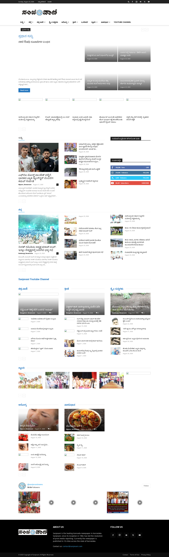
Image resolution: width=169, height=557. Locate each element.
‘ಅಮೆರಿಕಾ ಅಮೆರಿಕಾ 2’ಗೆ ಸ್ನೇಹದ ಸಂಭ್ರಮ (43, 319)
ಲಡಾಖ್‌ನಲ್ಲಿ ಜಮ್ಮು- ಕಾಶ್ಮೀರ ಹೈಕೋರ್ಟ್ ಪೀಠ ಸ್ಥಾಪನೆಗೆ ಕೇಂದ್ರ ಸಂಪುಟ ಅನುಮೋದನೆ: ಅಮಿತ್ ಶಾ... (91, 146)
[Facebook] (132, 1)
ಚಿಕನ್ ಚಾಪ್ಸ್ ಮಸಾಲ (83, 435)
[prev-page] (20, 129)
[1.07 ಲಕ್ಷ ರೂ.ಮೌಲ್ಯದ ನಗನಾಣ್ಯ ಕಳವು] (115, 331)
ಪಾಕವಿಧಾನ (104, 22)
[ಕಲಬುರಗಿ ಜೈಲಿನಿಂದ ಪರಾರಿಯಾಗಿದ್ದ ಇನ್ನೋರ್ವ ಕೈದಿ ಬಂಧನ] (115, 321)
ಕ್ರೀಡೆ (74, 22)
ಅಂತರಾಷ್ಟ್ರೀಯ (74, 138)
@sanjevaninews (35, 484)
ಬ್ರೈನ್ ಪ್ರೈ (80, 445)
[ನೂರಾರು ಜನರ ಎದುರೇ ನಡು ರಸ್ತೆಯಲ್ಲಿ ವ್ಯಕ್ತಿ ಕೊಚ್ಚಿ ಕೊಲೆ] (84, 106)
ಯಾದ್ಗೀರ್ (130, 210)
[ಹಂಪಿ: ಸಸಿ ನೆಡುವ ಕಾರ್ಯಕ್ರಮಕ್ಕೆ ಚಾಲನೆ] (116, 231)
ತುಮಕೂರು (101, 210)
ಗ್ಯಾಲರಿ (93, 22)
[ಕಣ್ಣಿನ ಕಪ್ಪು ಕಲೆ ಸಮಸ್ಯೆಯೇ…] (23, 447)
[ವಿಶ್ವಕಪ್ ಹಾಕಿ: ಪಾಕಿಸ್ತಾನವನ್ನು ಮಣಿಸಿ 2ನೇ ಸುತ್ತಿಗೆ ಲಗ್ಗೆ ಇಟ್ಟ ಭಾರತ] (84, 304)
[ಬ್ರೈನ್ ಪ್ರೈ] (69, 447)
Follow (146, 173)
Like (147, 167)
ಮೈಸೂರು (93, 210)
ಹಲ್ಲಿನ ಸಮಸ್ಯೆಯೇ (27, 425)
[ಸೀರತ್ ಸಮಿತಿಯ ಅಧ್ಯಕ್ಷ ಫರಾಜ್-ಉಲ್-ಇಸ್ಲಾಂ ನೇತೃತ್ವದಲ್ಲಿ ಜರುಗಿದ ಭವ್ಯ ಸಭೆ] (38, 229)
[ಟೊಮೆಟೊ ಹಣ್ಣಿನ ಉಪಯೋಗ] (23, 437)
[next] (146, 29)
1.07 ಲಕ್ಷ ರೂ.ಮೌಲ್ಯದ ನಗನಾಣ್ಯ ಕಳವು (134, 329)
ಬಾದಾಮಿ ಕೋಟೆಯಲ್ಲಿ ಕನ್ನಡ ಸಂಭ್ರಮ (42, 329)
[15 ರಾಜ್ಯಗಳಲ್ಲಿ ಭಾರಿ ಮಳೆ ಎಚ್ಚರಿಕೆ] (70, 172)
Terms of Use (134, 555)
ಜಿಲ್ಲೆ (30, 22)
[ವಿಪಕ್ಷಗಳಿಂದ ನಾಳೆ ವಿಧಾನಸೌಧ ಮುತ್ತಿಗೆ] (101, 48)
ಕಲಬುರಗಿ (66, 210)
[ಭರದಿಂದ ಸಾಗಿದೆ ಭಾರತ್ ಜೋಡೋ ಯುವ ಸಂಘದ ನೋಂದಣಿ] (70, 243)
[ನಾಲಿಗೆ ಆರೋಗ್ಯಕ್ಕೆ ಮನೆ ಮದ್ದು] (23, 467)
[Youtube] (149, 1)
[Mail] (140, 1)
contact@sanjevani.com (72, 546)
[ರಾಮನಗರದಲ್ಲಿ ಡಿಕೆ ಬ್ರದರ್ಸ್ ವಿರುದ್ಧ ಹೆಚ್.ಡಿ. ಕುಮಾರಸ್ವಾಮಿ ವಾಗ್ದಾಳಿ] (134, 76)
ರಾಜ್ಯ (92, 138)
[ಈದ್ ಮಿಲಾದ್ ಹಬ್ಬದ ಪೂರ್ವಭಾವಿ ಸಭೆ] (70, 255)
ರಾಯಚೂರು (83, 210)
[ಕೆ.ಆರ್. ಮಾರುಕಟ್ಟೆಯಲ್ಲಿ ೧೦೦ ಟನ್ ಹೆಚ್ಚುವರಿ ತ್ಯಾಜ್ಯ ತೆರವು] (57, 106)
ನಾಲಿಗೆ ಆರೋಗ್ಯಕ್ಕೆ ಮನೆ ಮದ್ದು (39, 464)
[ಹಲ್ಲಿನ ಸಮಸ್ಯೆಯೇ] (38, 420)
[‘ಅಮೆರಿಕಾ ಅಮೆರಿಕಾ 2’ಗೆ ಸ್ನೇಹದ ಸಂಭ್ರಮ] (23, 321)
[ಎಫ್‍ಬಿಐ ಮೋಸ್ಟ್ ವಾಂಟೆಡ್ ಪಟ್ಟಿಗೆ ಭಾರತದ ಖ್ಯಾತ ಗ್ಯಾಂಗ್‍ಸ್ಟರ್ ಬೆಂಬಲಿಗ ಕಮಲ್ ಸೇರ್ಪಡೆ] (38, 157)
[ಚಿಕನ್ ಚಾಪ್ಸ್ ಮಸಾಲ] (69, 437)
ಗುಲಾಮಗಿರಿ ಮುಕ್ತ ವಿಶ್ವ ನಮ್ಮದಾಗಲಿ (136, 252)
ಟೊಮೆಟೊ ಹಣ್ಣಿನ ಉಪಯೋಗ (40, 435)
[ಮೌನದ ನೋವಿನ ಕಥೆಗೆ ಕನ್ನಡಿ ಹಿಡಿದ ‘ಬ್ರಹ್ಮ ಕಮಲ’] (23, 341)
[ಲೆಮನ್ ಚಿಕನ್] (69, 457)
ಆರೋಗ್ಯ (64, 22)
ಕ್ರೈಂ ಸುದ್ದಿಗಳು (53, 22)
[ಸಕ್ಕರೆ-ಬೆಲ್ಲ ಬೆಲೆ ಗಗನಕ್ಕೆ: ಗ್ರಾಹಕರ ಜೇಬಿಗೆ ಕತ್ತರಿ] (138, 106)
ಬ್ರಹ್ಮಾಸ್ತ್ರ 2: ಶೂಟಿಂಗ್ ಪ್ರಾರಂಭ (88, 181)
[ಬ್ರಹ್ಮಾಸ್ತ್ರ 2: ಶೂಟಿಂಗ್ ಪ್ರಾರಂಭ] (70, 184)
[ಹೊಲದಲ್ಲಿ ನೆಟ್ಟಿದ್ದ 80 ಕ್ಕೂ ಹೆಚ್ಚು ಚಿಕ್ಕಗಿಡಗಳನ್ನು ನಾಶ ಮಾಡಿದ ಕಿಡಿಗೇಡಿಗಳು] (130, 304)
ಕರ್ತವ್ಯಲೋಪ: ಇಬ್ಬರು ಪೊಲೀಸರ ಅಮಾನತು (136, 339)
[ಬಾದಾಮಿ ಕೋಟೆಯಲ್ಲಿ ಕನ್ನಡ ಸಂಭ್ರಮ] (23, 331)
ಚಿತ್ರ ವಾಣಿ (40, 22)
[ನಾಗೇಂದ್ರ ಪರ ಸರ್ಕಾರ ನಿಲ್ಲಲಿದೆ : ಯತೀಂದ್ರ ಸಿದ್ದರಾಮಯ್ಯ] (30, 106)
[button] (129, 2)
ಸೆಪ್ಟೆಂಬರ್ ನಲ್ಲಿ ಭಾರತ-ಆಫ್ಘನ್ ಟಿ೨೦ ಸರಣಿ (89, 331)
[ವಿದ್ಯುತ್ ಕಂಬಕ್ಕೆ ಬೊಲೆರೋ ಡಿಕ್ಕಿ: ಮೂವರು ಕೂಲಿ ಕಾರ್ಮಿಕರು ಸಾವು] (101, 76)
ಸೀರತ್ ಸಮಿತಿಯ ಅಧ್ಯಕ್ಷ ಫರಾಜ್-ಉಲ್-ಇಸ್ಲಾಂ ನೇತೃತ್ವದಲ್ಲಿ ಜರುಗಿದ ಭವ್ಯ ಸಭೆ (37, 248)
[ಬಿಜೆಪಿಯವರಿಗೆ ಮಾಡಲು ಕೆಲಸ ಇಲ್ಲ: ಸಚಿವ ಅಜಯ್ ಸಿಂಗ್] (70, 231)
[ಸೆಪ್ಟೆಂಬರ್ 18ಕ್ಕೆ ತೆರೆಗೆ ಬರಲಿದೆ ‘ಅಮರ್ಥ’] (38, 304)
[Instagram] (136, 1)
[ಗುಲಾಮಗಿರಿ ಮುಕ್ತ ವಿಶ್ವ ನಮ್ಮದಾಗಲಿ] (116, 255)
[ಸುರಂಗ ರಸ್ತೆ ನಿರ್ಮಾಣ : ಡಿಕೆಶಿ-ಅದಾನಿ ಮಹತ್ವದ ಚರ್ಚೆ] (134, 48)
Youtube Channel (122, 22)
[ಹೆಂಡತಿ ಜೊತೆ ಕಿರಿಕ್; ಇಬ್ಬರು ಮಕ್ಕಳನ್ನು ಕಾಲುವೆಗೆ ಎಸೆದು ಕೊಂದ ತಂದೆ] (115, 351)
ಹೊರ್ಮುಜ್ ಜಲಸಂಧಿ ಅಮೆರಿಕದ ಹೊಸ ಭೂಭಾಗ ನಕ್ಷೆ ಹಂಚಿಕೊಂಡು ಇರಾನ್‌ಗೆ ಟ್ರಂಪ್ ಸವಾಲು (110, 119)
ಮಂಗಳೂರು (50, 210)
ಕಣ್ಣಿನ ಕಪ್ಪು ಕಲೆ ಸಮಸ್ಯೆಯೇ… (39, 445)
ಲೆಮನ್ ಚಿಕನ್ (81, 455)
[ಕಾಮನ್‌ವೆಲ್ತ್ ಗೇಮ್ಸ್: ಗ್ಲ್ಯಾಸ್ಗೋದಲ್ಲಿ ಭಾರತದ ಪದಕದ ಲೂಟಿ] (69, 353)
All (66, 138)
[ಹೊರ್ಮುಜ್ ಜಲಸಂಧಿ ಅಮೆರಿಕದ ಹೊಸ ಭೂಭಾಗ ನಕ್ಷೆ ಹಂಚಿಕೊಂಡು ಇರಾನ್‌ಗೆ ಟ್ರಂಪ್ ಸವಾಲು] (111, 106)
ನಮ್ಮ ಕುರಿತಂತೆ (42, 2)
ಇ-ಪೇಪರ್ (84, 22)
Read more (24, 90)
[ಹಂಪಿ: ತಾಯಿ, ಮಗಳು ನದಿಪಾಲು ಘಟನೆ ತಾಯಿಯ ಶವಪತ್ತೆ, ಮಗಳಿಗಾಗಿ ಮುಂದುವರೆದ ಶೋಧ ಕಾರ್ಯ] (116, 243)
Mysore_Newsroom (24, 184)
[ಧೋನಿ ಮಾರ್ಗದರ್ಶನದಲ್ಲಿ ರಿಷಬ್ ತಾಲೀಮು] (69, 343)
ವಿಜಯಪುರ (120, 210)
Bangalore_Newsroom (27, 313)
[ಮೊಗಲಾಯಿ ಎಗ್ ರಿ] (84, 420)
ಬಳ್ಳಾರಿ (74, 210)
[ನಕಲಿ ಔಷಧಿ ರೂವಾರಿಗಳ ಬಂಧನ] (51, 59)
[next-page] (23, 129)
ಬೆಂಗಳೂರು (40, 210)
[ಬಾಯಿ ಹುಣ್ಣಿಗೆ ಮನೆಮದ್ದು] (23, 457)
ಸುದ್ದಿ (20, 138)
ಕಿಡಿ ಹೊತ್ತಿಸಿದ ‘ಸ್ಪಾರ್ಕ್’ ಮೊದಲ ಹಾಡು (42, 348)
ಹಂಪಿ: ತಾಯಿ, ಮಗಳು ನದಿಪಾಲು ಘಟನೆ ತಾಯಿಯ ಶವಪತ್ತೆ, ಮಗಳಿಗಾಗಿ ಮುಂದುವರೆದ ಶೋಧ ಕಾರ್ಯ (137, 242)
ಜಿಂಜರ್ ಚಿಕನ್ (81, 465)
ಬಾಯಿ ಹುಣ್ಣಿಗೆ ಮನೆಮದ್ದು (38, 455)
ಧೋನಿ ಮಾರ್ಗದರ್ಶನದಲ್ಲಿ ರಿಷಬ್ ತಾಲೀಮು (89, 341)
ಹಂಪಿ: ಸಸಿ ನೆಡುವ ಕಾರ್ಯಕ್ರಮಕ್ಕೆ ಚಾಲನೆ (137, 228)
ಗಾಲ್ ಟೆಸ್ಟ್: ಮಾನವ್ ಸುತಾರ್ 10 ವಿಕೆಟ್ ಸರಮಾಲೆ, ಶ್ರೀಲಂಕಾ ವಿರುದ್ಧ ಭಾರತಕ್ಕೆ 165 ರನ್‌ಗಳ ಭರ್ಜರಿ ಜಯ (89, 321)
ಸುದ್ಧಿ (21, 22)
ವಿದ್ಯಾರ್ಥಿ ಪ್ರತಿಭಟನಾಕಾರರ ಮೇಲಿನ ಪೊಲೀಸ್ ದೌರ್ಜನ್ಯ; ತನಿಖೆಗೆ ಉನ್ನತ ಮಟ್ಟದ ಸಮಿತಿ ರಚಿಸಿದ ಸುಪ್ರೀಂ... (90, 159)
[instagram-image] (29, 502)
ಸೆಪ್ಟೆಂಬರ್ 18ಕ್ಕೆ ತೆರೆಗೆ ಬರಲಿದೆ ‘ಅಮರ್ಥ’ (36, 309)
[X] (144, 1)
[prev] (142, 29)
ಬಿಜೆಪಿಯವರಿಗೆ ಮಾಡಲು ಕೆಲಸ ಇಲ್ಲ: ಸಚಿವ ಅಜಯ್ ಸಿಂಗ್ (52, 29)
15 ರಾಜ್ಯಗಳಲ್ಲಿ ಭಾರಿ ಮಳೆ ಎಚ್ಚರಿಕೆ (89, 169)
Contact (125, 555)
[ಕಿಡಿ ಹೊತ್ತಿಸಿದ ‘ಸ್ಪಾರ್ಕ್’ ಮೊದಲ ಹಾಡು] (23, 351)
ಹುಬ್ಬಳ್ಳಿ (59, 210)
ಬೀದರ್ (137, 210)
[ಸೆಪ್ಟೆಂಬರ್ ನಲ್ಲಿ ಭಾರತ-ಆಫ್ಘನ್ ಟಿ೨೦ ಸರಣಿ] (69, 333)
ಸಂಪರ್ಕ (50, 2)
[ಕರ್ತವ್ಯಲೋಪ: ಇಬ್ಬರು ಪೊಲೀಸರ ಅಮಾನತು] (115, 341)
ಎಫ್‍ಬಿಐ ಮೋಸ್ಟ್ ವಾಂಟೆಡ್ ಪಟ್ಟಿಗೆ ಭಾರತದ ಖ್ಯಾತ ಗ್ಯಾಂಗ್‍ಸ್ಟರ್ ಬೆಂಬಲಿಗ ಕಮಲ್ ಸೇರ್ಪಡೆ (35, 178)
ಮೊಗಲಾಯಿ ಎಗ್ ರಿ (74, 426)
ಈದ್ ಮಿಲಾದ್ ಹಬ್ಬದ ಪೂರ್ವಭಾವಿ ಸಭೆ (91, 252)
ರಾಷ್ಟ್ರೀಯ (85, 138)
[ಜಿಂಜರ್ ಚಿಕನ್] (69, 467)
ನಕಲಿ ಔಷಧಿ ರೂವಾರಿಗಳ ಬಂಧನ (34, 41)
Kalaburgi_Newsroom (25, 253)
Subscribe (145, 183)
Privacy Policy (146, 555)
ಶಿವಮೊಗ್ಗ (111, 210)
